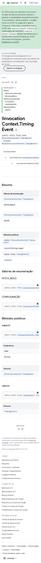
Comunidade (21, 546)
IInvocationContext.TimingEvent (21, 143)
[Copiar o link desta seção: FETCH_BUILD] (19, 278)
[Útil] (12, 82)
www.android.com (8, 527)
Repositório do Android (10, 460)
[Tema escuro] (37, 285)
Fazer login (33, 3)
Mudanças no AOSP (10, 42)
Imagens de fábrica (9, 475)
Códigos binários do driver (11, 478)
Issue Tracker (6, 538)
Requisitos (5, 464)
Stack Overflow (7, 534)
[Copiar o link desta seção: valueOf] (12, 325)
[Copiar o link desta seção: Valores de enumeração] (35, 271)
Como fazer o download (10, 467)
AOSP (4, 78)
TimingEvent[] (22, 254)
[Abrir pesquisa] (21, 2)
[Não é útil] (16, 82)
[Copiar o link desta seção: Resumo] (14, 185)
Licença (6, 550)
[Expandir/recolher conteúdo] (15, 87)
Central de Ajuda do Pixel (11, 523)
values (7, 260)
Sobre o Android (8, 546)
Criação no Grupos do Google (12, 506)
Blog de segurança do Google (12, 499)
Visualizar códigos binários (11, 471)
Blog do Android (8, 495)
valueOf (7, 248)
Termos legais (33, 546)
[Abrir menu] (3, 2)
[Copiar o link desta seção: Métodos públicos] (27, 318)
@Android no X (7, 488)
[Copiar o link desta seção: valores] (11, 386)
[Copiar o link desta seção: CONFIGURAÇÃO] (22, 297)
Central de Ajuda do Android (12, 519)
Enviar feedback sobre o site (14, 553)
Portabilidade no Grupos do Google (14, 510)
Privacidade (15, 550)
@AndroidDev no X (9, 492)
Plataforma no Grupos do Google (14, 502)
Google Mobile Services (10, 530)
